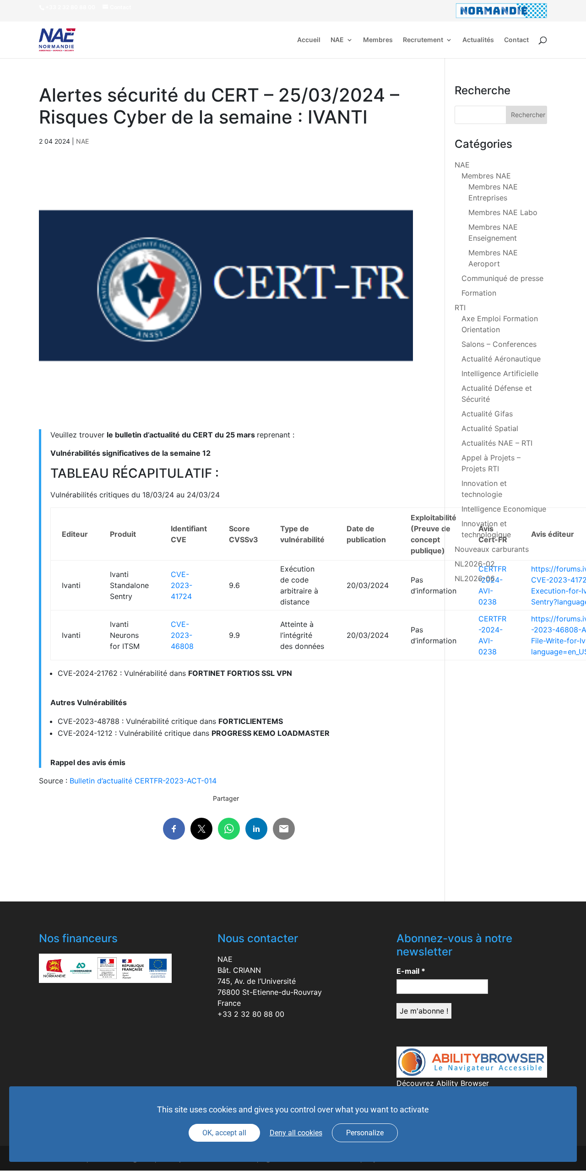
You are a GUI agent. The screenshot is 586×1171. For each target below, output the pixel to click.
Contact (516, 40)
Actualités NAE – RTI (496, 443)
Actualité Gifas (487, 413)
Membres (378, 40)
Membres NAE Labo (502, 212)
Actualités (478, 40)
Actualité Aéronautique (501, 358)
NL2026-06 (475, 578)
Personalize (365, 1132)
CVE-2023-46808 (182, 635)
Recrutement (423, 40)
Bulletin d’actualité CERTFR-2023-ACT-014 (143, 780)
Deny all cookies (296, 1132)
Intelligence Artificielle (499, 373)
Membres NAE (486, 175)
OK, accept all (224, 1132)
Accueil (308, 40)
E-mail (410, 971)
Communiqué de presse (502, 278)
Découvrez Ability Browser (442, 1083)
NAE (337, 40)
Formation (478, 292)
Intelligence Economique (503, 508)
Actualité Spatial (489, 428)
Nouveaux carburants (492, 549)
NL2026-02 (475, 563)
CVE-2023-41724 (181, 585)
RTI (460, 307)
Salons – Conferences (499, 344)
